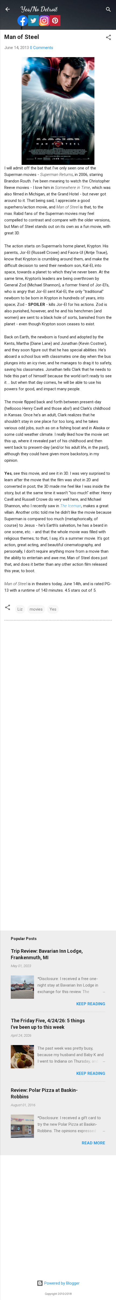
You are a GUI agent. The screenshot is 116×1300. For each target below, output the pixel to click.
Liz (20, 609)
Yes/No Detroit (39, 9)
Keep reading (90, 1003)
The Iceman (70, 505)
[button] (108, 37)
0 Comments (41, 47)
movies (36, 609)
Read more (93, 1143)
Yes (53, 609)
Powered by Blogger (61, 1283)
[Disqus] (58, 698)
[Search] (108, 10)
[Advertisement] (58, 1218)
